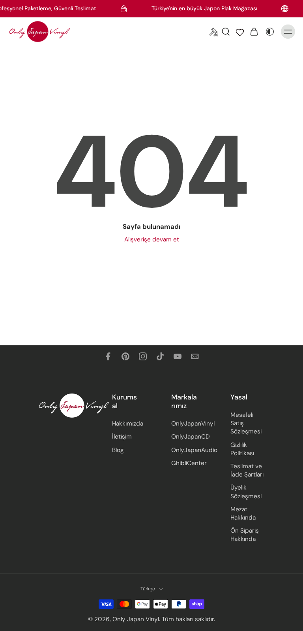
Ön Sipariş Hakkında (244, 535)
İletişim (122, 437)
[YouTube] (177, 356)
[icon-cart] (254, 32)
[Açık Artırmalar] (214, 32)
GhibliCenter (189, 463)
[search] (226, 32)
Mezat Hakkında (243, 513)
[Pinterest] (125, 356)
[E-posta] (195, 356)
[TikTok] (160, 356)
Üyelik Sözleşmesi (246, 492)
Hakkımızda (127, 424)
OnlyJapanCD (189, 437)
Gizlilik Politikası (242, 449)
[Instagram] (143, 356)
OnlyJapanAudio (189, 450)
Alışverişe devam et (151, 239)
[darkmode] (270, 31)
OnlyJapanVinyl (189, 424)
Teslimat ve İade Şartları (247, 470)
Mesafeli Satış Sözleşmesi (246, 423)
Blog (118, 450)
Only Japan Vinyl (135, 619)
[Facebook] (108, 356)
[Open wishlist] (240, 31)
